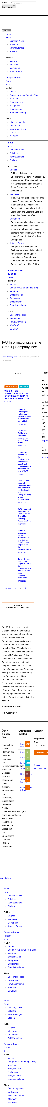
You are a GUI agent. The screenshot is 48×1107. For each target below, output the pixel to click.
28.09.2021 (22, 474)
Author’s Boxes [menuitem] (15, 926)
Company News (17, 41)
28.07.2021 (22, 524)
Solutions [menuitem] (12, 899)
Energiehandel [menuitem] (14, 964)
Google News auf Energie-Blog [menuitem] (22, 950)
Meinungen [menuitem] (13, 923)
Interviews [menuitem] (12, 919)
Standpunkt (24, 768)
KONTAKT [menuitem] (12, 987)
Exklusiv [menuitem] (8, 912)
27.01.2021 (22, 581)
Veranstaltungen (17, 48)
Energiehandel (16, 109)
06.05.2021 (22, 553)
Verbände (14, 99)
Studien (13, 51)
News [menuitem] (6, 892)
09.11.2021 (22, 446)
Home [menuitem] (6, 889)
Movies (13, 92)
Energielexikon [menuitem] (14, 957)
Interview (23, 752)
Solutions (14, 44)
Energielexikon (16, 102)
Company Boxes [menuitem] (11, 932)
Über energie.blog (18, 122)
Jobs (8, 85)
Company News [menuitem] (15, 896)
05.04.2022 (8, 401)
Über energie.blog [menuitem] (16, 977)
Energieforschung (18, 113)
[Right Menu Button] (0, 882)
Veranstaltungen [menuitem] (15, 903)
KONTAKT (14, 133)
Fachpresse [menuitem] (13, 960)
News (8, 37)
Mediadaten (15, 126)
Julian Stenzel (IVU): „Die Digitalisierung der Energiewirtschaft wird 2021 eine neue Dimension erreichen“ (25, 568)
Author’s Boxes (17, 72)
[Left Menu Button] (0, 875)
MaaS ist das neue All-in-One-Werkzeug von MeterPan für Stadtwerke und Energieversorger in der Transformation (25, 490)
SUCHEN (14, 136)
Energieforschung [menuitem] (16, 967)
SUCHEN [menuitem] (12, 991)
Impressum (32, 870)
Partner (9, 81)
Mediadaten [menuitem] (13, 980)
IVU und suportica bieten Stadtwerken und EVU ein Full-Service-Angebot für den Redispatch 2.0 (24, 539)
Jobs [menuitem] (6, 939)
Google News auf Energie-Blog (24, 95)
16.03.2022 (22, 424)
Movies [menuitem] (11, 946)
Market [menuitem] (7, 943)
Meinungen (15, 68)
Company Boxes (13, 78)
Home (8, 34)
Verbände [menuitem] (12, 953)
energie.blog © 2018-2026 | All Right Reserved (18, 867)
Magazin (13, 61)
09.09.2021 (22, 503)
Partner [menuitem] (7, 936)
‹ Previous (7, 588)
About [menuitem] (6, 973)
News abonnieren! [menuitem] (16, 984)
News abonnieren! (18, 129)
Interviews (14, 64)
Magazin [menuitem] (11, 916)
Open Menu (6, 31)
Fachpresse (15, 105)
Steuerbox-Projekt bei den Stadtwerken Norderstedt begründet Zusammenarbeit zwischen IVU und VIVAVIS (25, 461)
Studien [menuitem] (11, 906)
